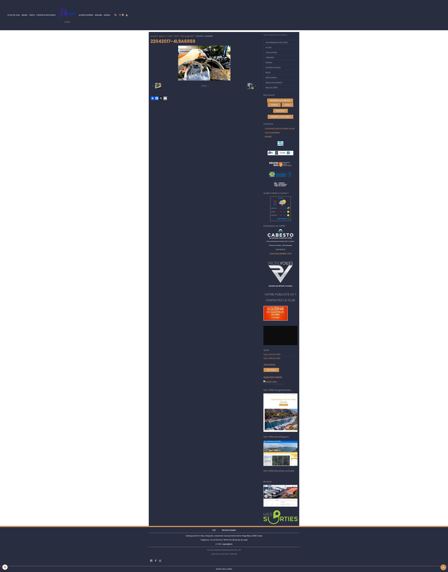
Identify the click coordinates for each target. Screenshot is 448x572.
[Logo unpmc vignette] (280, 143)
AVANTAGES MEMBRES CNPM (280, 253)
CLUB (169, 36)
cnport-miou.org (279, 384)
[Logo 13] (280, 174)
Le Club (268, 47)
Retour (204, 86)
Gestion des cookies (224, 569)
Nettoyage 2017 (187, 36)
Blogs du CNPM (271, 87)
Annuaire (98, 15)
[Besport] (282, 496)
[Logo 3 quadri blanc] (280, 164)
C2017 (176, 36)
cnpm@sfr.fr (227, 544)
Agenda (107, 15)
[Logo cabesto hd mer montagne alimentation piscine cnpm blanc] (280, 233)
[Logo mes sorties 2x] (283, 517)
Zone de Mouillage (272, 132)
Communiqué (271, 52)
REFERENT (268, 136)
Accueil (153, 36)
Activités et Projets (273, 67)
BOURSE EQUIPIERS (86, 15)
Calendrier (270, 57)
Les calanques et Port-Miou (277, 42)
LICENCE (274, 105)
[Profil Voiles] (280, 271)
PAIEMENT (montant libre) (280, 117)
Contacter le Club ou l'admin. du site (280, 128)
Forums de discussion (46, 15)
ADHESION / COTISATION (280, 100)
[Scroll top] (443, 567)
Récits (268, 72)
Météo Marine (271, 77)
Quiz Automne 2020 (271, 354)
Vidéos (32, 15)
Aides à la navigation (274, 82)
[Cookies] (5, 567)
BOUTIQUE (280, 111)
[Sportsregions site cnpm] (283, 453)
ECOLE (287, 105)
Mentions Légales (229, 530)
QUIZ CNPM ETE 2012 (271, 358)
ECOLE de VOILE (14, 15)
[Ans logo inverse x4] (280, 184)
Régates (269, 62)
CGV (214, 530)
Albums (24, 15)
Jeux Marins (271, 370)
